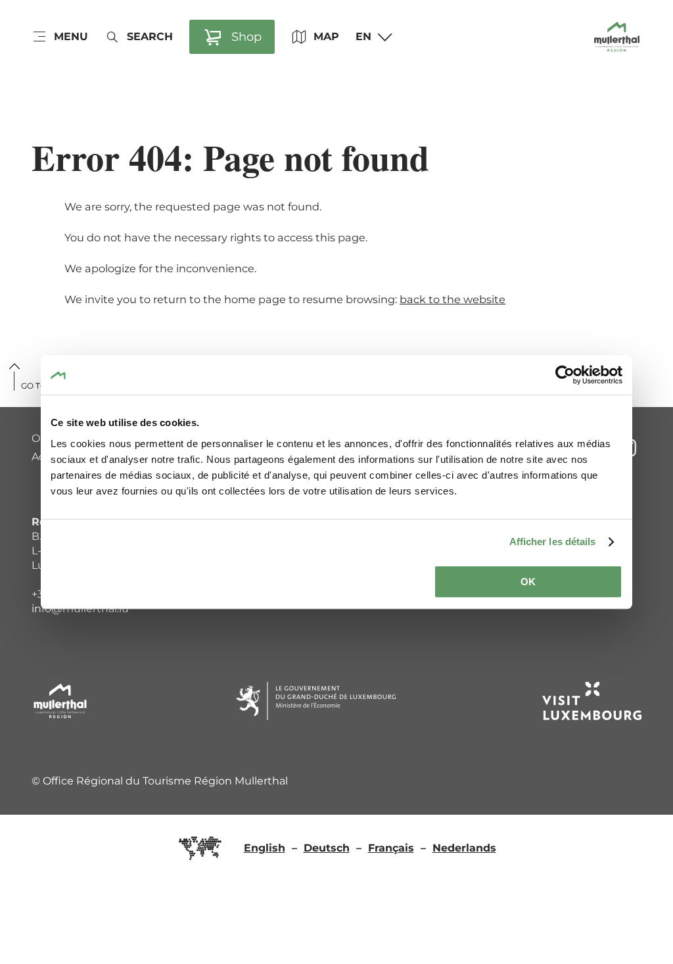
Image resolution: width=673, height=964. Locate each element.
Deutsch (327, 848)
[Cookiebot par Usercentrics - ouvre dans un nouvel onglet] (564, 375)
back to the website (452, 299)
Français (391, 848)
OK (528, 581)
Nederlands (464, 848)
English (264, 848)
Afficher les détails (552, 541)
